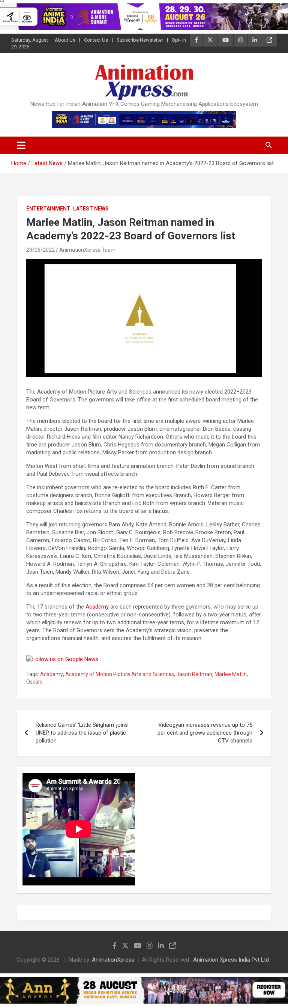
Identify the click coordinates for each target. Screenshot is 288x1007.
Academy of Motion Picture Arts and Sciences (119, 674)
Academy (97, 606)
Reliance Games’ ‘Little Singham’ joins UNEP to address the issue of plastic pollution (82, 732)
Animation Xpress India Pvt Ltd (231, 959)
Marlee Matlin (230, 674)
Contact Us (96, 40)
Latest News (91, 209)
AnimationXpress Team (87, 250)
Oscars (34, 682)
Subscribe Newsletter (140, 40)
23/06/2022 (40, 250)
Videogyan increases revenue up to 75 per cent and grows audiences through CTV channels (205, 732)
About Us (65, 40)
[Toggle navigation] (21, 145)
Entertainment (48, 209)
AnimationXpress (113, 959)
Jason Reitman (194, 674)
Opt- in (179, 40)
